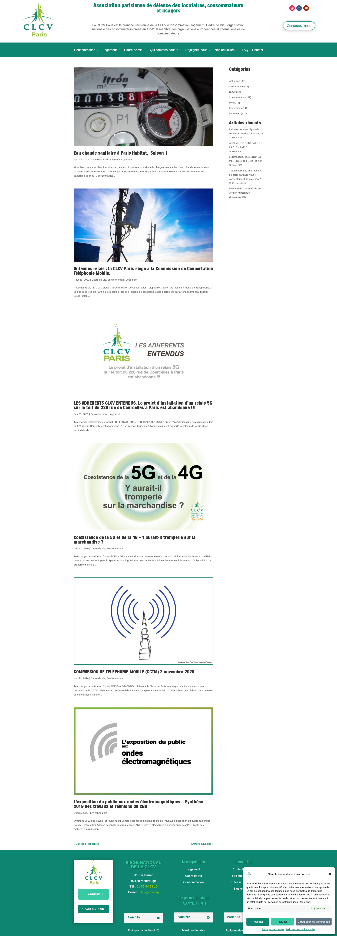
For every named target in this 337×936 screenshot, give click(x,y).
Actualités (96, 159)
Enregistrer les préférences (314, 921)
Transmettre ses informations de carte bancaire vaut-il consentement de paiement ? (245, 174)
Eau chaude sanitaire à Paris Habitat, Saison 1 (120, 153)
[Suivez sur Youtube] (306, 8)
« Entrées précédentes (86, 843)
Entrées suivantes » (202, 843)
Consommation (84, 50)
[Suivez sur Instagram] (292, 8)
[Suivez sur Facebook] (299, 8)
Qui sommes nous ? (164, 50)
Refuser (282, 921)
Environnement (111, 159)
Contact (257, 50)
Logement (110, 50)
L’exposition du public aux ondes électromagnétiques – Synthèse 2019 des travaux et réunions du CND (138, 804)
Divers (232, 102)
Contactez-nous (299, 26)
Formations (235, 108)
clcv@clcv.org (149, 892)
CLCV (232, 91)
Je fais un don (92, 909)
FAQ (245, 50)
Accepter (258, 921)
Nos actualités (224, 50)
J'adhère (92, 894)
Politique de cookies (273, 929)
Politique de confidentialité (300, 929)
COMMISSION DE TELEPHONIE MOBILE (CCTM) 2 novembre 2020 (134, 672)
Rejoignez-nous (196, 50)
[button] (330, 874)
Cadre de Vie (133, 50)
